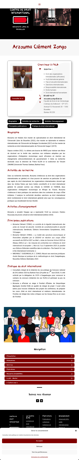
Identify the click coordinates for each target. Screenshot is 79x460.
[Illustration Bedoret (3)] (52, 25)
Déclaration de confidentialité (39, 457)
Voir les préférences (39, 452)
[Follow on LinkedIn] (41, 400)
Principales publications (18, 126)
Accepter (39, 441)
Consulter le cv (17, 98)
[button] (76, 431)
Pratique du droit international (43, 126)
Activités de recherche (30, 121)
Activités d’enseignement (54, 121)
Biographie (13, 121)
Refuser (39, 446)
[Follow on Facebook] (37, 400)
